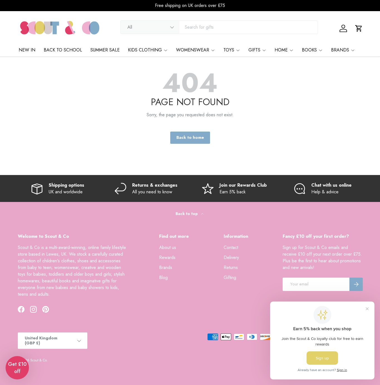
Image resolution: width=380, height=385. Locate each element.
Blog (163, 277)
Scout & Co (38, 360)
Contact (231, 247)
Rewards (167, 257)
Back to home (190, 137)
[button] (359, 28)
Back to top (187, 213)
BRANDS (340, 50)
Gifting (230, 277)
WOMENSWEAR (192, 50)
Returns (231, 267)
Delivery (231, 257)
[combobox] (219, 27)
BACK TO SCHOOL (63, 50)
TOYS (228, 50)
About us (167, 247)
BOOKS (309, 50)
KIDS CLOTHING (145, 50)
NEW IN (27, 50)
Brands (165, 267)
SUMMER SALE (105, 50)
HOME (281, 50)
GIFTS (254, 50)
